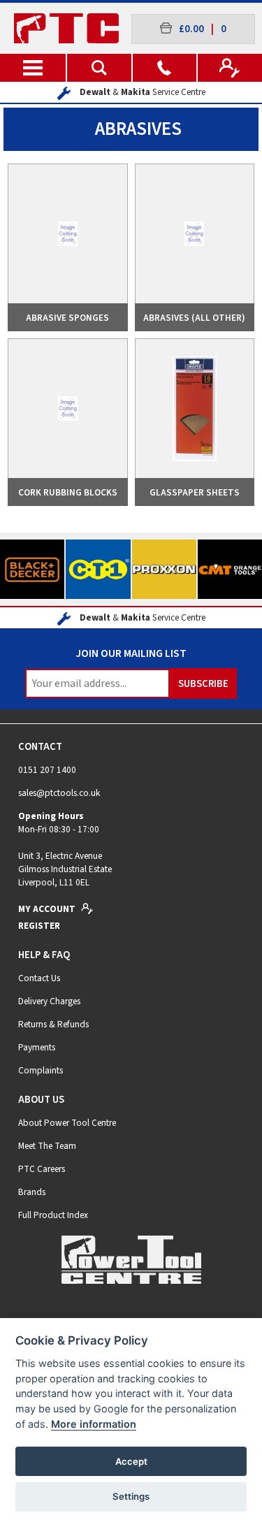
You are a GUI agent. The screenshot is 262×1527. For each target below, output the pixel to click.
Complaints (40, 1070)
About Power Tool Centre (67, 1122)
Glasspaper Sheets (195, 492)
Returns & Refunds (53, 1024)
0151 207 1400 (47, 769)
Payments (36, 1047)
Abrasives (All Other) (194, 317)
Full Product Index (53, 1215)
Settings (131, 1496)
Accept (131, 1461)
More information (93, 1424)
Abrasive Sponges (67, 317)
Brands (31, 1192)
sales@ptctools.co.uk (59, 792)
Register (39, 925)
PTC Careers (41, 1168)
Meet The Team (47, 1145)
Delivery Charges (49, 1001)
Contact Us (39, 978)
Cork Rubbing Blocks (67, 492)
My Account (48, 909)
